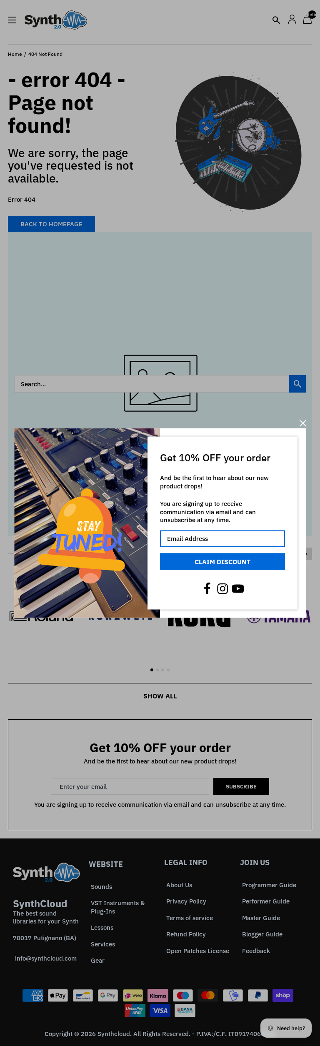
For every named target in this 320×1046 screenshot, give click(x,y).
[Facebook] (207, 589)
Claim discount (222, 561)
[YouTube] (238, 589)
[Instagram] (222, 589)
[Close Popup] (303, 423)
